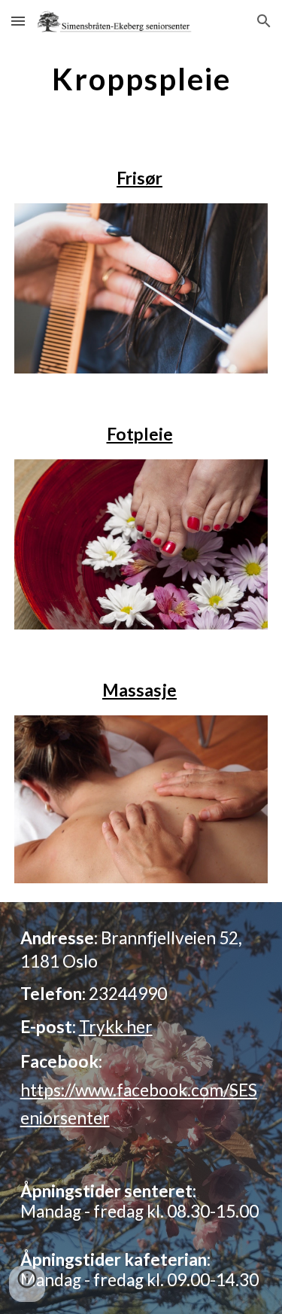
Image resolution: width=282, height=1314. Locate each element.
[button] (18, 20)
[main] (141, 79)
